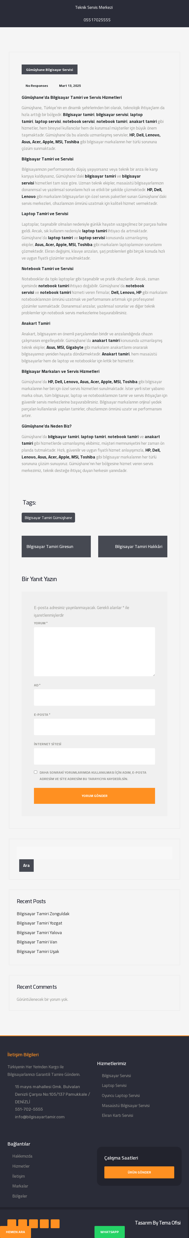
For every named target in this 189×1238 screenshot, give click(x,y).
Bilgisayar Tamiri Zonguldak (43, 914)
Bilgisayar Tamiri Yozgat (39, 923)
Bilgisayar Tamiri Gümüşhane (48, 517)
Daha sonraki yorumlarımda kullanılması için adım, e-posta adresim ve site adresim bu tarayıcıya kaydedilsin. (93, 775)
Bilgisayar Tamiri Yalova (39, 932)
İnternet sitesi (47, 744)
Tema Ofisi (169, 1222)
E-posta (42, 715)
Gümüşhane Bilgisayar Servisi (49, 69)
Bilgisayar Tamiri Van (37, 942)
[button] (139, 1172)
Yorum (41, 623)
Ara (26, 865)
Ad (37, 685)
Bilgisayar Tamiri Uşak (38, 951)
